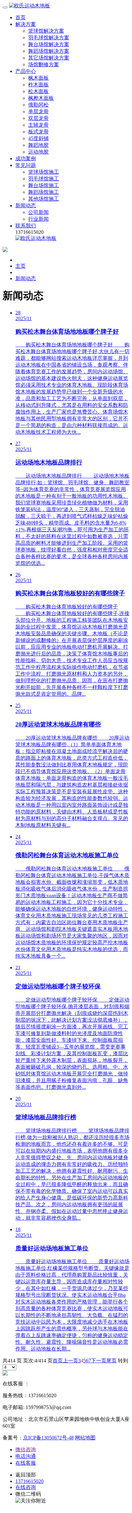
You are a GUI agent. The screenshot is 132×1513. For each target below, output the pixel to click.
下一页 (98, 1360)
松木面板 (38, 91)
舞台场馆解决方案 (48, 44)
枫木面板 (38, 78)
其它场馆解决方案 (48, 57)
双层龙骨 (38, 118)
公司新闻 (38, 212)
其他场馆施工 (43, 199)
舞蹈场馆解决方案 (48, 51)
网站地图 (85, 1437)
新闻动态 (25, 205)
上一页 (70, 1360)
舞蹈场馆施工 (43, 192)
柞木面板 (38, 84)
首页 (20, 17)
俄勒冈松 (38, 104)
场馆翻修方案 (43, 64)
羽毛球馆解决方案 (48, 37)
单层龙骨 (38, 111)
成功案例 (25, 158)
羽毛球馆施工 (43, 178)
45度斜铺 (38, 138)
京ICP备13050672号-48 (48, 1437)
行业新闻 (38, 219)
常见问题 (25, 165)
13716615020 (29, 1481)
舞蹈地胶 (38, 145)
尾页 (111, 1360)
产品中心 (25, 71)
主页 (20, 266)
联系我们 (25, 225)
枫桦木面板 (41, 98)
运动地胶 (38, 151)
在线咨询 (25, 1487)
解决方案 (25, 24)
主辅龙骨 (38, 125)
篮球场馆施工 (43, 172)
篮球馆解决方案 (46, 31)
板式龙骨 (38, 131)
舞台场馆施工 (43, 185)
